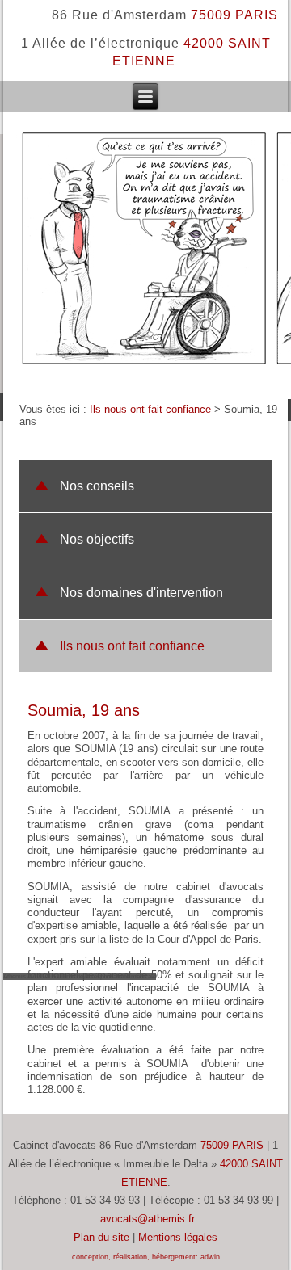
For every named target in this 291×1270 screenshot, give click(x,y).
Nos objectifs (97, 539)
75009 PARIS (232, 1145)
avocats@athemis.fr (147, 1219)
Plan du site (101, 1237)
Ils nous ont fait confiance (150, 409)
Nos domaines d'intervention (141, 592)
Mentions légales (177, 1237)
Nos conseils (97, 486)
